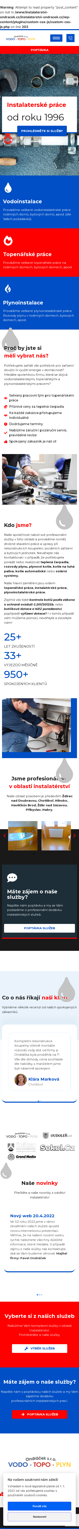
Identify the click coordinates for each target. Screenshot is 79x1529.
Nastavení (39, 1516)
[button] (4, 835)
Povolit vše (40, 1506)
